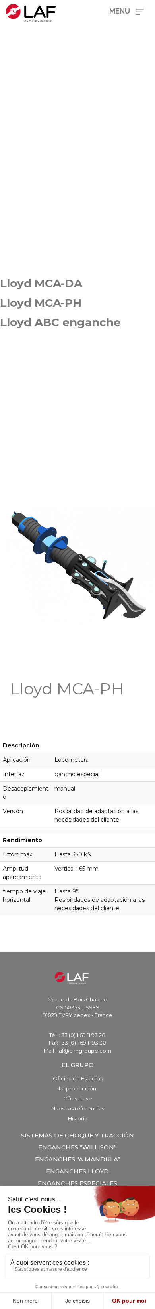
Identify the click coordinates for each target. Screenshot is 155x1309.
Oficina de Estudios (78, 1078)
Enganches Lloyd (77, 1171)
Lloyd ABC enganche (60, 322)
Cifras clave (77, 1098)
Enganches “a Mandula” (77, 1159)
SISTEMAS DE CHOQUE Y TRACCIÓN (77, 1135)
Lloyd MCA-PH (40, 303)
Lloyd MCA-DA (41, 283)
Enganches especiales (77, 1183)
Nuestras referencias (77, 1108)
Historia (77, 1118)
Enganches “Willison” (77, 1147)
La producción (77, 1088)
